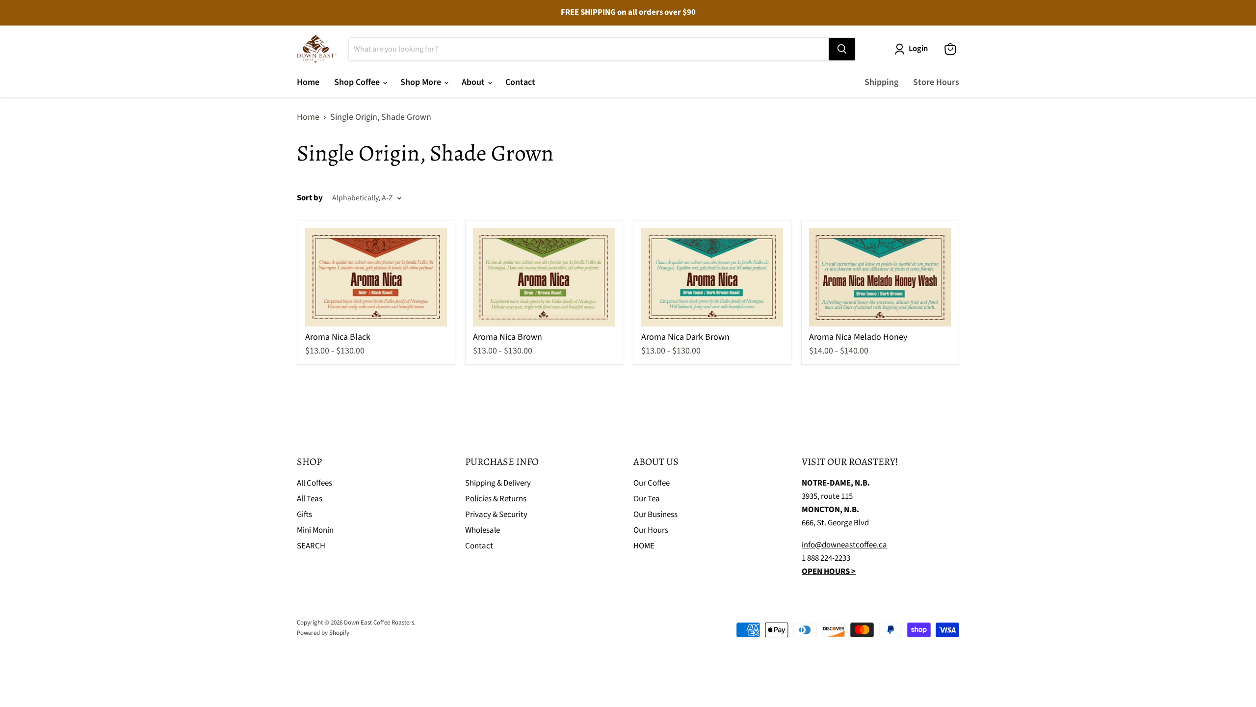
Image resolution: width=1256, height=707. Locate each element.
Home (308, 82)
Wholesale (482, 530)
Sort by (310, 198)
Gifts (304, 514)
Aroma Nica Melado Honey (858, 337)
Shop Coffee (358, 82)
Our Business (655, 514)
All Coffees (314, 483)
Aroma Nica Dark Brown (685, 337)
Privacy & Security (496, 514)
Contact (520, 82)
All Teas (309, 499)
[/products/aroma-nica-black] (376, 277)
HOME (643, 546)
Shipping (881, 82)
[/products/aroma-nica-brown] (544, 277)
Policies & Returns (495, 499)
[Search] (842, 49)
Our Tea (646, 499)
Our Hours (650, 530)
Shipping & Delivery (498, 483)
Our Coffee (651, 483)
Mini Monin (315, 530)
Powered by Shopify (323, 632)
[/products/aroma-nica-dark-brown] (712, 277)
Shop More (421, 82)
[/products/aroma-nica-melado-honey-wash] (880, 277)
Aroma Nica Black (337, 337)
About (474, 82)
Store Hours (936, 82)
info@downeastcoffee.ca (844, 545)
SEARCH (311, 546)
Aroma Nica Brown (507, 337)
